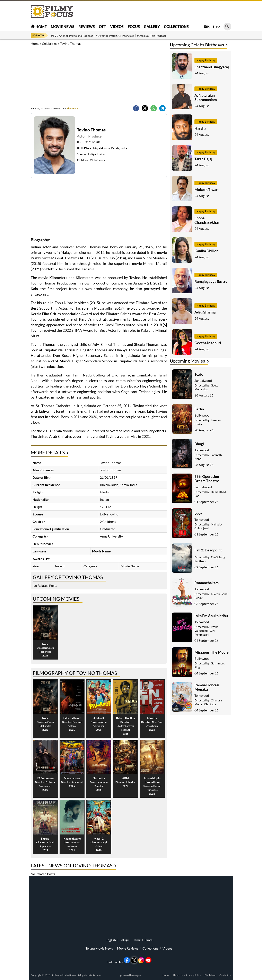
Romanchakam (206, 582)
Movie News (62, 26)
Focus (134, 26)
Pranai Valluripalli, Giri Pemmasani (206, 630)
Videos (117, 26)
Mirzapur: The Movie (211, 652)
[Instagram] (141, 960)
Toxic (198, 374)
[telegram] (162, 108)
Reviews (86, 26)
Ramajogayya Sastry (210, 281)
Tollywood (201, 450)
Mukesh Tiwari (206, 189)
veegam (137, 975)
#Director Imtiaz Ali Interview (115, 35)
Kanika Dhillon (206, 251)
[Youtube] (148, 960)
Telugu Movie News (99, 948)
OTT (102, 26)
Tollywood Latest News (64, 975)
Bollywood (202, 415)
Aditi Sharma (205, 312)
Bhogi (199, 443)
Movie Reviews (127, 948)
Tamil (137, 940)
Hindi (148, 940)
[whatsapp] (153, 108)
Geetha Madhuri (207, 342)
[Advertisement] (245, 102)
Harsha (200, 128)
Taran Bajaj (203, 159)
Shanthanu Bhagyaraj (211, 67)
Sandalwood (203, 380)
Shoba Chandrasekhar (206, 220)
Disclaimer (210, 975)
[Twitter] (145, 108)
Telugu (124, 940)
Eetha (199, 409)
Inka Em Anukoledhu (211, 615)
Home (41, 27)
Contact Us (225, 975)
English (210, 26)
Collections (176, 26)
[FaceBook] (136, 108)
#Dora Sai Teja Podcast (151, 35)
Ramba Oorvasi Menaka (206, 687)
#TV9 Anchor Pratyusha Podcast (72, 35)
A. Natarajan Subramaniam (205, 97)
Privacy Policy (193, 975)
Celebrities (49, 43)
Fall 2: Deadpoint (208, 550)
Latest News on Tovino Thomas (72, 865)
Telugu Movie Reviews (89, 975)
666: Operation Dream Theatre (206, 478)
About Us (178, 975)
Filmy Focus (71, 108)
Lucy (198, 513)
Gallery (152, 26)
